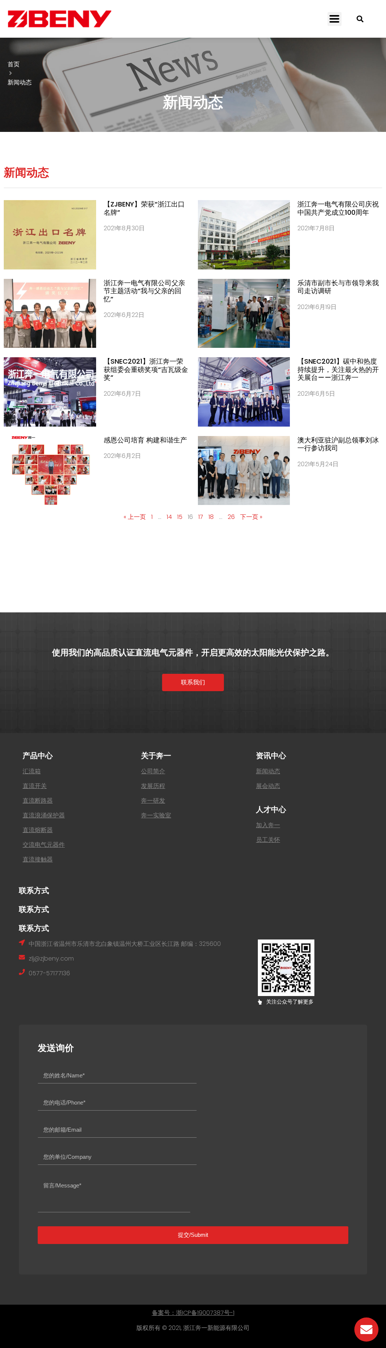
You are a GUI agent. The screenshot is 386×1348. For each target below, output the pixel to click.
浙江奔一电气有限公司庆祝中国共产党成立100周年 (338, 208)
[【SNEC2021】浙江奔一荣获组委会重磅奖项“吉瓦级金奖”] (50, 392)
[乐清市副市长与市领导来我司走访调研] (244, 313)
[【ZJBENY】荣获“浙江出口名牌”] (50, 234)
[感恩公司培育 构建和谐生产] (50, 470)
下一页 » (251, 517)
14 (169, 517)
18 (211, 517)
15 (179, 517)
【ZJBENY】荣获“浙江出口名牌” (144, 208)
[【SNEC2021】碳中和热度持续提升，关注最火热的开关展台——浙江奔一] (244, 392)
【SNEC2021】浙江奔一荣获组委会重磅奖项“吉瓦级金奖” (146, 369)
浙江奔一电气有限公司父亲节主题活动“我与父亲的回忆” (144, 291)
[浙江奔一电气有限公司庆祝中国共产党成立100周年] (244, 234)
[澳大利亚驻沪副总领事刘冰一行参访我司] (244, 470)
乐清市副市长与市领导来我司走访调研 (338, 287)
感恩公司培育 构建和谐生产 (145, 440)
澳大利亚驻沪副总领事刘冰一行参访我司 (338, 444)
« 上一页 (135, 517)
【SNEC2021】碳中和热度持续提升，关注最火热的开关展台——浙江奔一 (338, 369)
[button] (335, 19)
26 (231, 517)
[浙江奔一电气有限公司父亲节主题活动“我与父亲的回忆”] (50, 313)
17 (200, 517)
